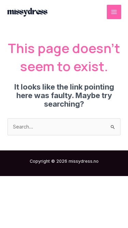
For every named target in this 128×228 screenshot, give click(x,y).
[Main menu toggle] (114, 12)
